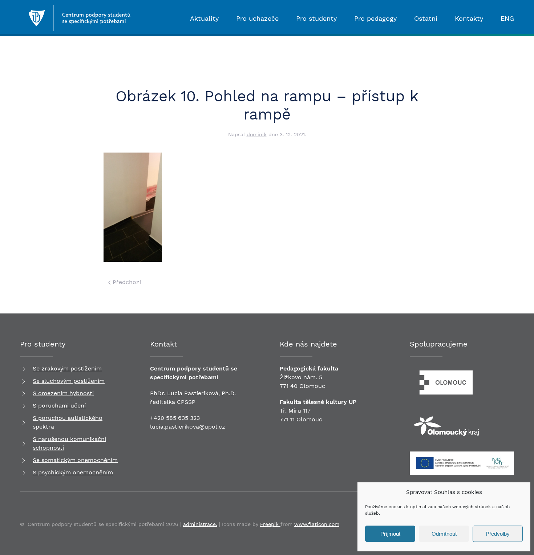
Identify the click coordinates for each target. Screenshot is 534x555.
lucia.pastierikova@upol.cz (187, 426)
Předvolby (498, 534)
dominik (257, 134)
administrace (199, 524)
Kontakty (469, 18)
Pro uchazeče (257, 18)
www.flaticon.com (316, 524)
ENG (507, 18)
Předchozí (126, 282)
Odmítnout (444, 534)
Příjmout (390, 534)
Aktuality (204, 18)
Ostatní (425, 18)
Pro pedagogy (375, 18)
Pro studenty (316, 18)
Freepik (270, 524)
